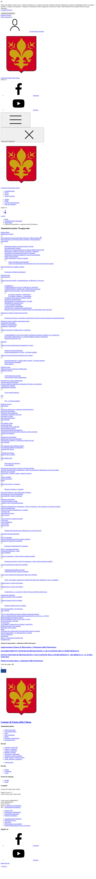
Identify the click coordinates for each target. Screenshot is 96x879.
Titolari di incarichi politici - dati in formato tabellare (19, 291)
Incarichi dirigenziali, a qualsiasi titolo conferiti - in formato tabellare (24, 360)
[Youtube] (5, 213)
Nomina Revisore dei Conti (12, 338)
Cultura (6, 199)
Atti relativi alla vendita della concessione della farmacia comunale (20, 631)
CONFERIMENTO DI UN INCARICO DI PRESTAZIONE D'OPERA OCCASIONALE (31, 335)
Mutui (2, 629)
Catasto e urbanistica (10, 751)
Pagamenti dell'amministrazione (10, 534)
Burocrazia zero (5, 275)
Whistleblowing (5, 639)
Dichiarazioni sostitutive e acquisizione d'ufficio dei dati (17, 440)
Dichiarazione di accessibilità (13, 824)
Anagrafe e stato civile (11, 747)
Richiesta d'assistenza (10, 815)
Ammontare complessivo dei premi (11, 414)
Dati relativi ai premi (7, 416)
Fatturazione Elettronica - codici (10, 551)
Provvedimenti (5, 442)
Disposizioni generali (7, 234)
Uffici (6, 733)
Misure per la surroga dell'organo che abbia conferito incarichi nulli (24, 250)
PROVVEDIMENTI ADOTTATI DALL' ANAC (16, 619)
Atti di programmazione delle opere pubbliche (14, 564)
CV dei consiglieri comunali (12, 304)
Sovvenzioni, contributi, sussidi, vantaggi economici (16, 473)
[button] (9, 191)
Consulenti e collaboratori (8, 326)
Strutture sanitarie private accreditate (11, 597)
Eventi (6, 782)
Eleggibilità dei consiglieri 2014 (13, 303)
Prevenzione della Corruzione (9, 621)
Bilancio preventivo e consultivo (14, 489)
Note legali (7, 822)
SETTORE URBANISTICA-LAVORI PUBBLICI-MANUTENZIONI (26, 337)
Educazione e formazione (12, 754)
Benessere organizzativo (8, 418)
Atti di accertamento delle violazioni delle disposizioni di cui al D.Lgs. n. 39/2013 (25, 616)
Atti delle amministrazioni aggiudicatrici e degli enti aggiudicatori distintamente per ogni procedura (30, 470)
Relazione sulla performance (9, 413)
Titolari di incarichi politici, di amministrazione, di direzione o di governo (22, 280)
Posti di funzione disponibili (12, 362)
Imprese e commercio (10, 749)
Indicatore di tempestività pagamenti (11, 541)
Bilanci (3, 480)
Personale (3, 342)
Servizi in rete (5, 525)
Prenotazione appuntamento (12, 812)
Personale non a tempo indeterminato (12, 380)
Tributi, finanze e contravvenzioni (14, 757)
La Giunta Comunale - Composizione (19, 294)
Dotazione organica (6, 370)
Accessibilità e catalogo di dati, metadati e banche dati (17, 624)
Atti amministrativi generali (12, 248)
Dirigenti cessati (5, 367)
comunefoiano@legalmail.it (13, 805)
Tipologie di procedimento (8, 437)
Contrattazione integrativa (8, 387)
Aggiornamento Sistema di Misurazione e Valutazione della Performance (28, 647)
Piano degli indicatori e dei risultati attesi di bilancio (16, 492)
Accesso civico (5, 622)
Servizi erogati (5, 515)
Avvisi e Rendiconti (6, 634)
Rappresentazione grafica (8, 428)
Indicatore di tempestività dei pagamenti (16, 546)
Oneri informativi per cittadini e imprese (12, 267)
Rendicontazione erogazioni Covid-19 (12, 617)
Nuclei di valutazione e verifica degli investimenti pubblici (18, 556)
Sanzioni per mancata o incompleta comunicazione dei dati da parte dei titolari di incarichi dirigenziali (34, 318)
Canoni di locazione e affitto (9, 501)
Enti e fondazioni (9, 735)
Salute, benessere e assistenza (13, 759)
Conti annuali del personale (12, 376)
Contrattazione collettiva (8, 385)
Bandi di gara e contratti (8, 454)
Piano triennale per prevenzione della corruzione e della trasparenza (20, 239)
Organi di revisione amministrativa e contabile (14, 510)
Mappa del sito (5, 863)
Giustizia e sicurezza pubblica (13, 756)
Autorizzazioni (8, 762)
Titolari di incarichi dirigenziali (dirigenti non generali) (17, 355)
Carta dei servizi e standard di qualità (11, 518)
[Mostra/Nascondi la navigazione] (15, 119)
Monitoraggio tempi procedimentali (11, 439)
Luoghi (6, 780)
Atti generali (4, 241)
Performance (8, 222)
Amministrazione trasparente (12, 819)
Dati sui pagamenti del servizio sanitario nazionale (15, 539)
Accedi (3, 216)
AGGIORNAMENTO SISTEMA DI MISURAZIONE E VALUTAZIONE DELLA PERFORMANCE (40, 651)
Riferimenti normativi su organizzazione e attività (18, 246)
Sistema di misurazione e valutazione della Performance (17, 409)
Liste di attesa (5, 524)
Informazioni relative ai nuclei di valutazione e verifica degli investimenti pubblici (28, 561)
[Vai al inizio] (1, 668)
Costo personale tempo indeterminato (15, 377)
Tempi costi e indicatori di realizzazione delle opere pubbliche (19, 575)
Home (6, 219)
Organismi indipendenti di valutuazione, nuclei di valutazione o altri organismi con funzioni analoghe (30, 506)
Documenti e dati (9, 740)
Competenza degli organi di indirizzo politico (17, 298)
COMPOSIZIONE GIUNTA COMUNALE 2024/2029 (21, 287)
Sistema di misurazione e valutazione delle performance (22, 661)
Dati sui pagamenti (6, 537)
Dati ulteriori (4, 636)
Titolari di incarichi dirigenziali (13, 350)
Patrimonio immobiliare (8, 499)
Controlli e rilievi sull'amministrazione (12, 503)
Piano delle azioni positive (8, 628)
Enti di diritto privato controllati (10, 426)
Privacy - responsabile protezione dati (12, 638)
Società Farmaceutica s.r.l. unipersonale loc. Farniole (16, 633)
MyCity (4, 866)
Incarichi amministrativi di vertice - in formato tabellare (20, 352)
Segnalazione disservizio (11, 814)
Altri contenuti (5, 610)
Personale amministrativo (11, 738)
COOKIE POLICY (6, 10)
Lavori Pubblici (9, 465)
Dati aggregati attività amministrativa (11, 430)
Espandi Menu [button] (5, 232)
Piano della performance (8, 411)
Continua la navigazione (8, 13)
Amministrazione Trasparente (13, 221)
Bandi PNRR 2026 (6, 458)
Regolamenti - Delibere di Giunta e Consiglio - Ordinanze (21, 251)
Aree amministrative (10, 731)
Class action (4, 520)
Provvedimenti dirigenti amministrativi (12, 447)
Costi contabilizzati (6, 522)
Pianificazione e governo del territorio (12, 583)
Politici (6, 736)
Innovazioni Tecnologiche (12, 463)
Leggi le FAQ (8, 810)
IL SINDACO (8, 285)
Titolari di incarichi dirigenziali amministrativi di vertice (17, 345)
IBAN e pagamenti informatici (10, 549)
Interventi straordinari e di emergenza (12, 609)
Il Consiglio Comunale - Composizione (19, 296)
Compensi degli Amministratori (13, 306)
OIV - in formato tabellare (12, 401)
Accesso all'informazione (11, 202)
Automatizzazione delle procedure (14, 570)
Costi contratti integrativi (11, 392)
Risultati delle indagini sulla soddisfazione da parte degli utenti (22, 530)
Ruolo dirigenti (8, 364)
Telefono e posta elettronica (9, 324)
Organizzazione (5, 277)
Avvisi (6, 773)
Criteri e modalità (6, 477)
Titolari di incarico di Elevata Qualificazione (14, 369)
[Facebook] (5, 211)
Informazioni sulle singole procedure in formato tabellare (17, 468)
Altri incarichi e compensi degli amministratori (18, 308)
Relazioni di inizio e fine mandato (11, 626)
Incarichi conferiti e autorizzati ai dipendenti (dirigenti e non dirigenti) (21, 384)
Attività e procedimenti (7, 433)
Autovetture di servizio (7, 513)
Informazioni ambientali (8, 595)
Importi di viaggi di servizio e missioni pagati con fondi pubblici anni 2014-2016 (28, 309)
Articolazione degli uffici (8, 323)
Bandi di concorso (6, 404)
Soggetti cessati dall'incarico (12, 299)
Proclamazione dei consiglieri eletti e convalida (18, 301)
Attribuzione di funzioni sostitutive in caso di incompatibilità (22, 255)
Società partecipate (6, 425)
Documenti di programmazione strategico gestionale (19, 253)
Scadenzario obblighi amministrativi (15, 272)
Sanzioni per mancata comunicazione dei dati (14, 313)
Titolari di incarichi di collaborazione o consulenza (15, 330)
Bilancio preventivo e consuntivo (10, 484)
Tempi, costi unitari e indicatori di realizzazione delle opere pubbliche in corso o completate (31, 580)
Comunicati (7, 771)
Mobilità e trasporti (10, 752)
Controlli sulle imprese (7, 449)
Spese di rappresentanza (8, 508)
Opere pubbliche (6, 552)
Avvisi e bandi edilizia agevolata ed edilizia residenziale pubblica (20, 614)
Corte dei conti (5, 511)
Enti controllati (5, 419)
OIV (2, 396)
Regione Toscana (6, 15)
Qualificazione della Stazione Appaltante (16, 571)
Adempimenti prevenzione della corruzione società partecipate (19, 432)
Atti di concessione (6, 479)
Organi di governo (9, 730)
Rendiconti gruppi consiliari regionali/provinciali (15, 321)
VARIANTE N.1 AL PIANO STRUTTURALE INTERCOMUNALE (25, 592)
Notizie (6, 769)
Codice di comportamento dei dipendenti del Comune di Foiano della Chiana (31, 263)
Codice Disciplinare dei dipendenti (18, 262)
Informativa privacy (10, 820)
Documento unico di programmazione (12, 494)
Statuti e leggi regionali (11, 256)
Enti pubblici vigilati (7, 423)
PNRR (6, 201)
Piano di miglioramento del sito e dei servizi (17, 825)
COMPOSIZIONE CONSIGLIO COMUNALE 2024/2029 (22, 289)
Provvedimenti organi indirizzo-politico (12, 446)
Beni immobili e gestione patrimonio (11, 496)
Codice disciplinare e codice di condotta (16, 258)
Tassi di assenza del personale (9, 382)
